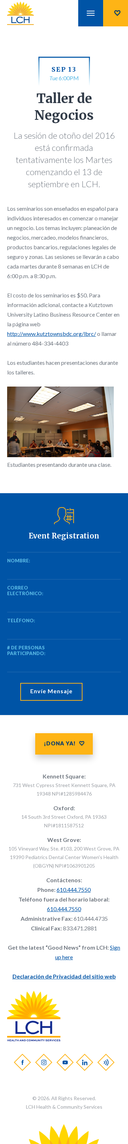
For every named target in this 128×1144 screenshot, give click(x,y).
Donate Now (115, 13)
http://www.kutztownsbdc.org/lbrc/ (51, 333)
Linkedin (84, 1062)
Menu (90, 13)
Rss (105, 1062)
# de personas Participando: (26, 650)
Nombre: (17, 560)
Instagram (43, 1062)
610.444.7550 (74, 889)
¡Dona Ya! (60, 743)
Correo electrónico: (17, 590)
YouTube (64, 1062)
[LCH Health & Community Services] (27, 13)
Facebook (22, 1062)
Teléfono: (17, 620)
